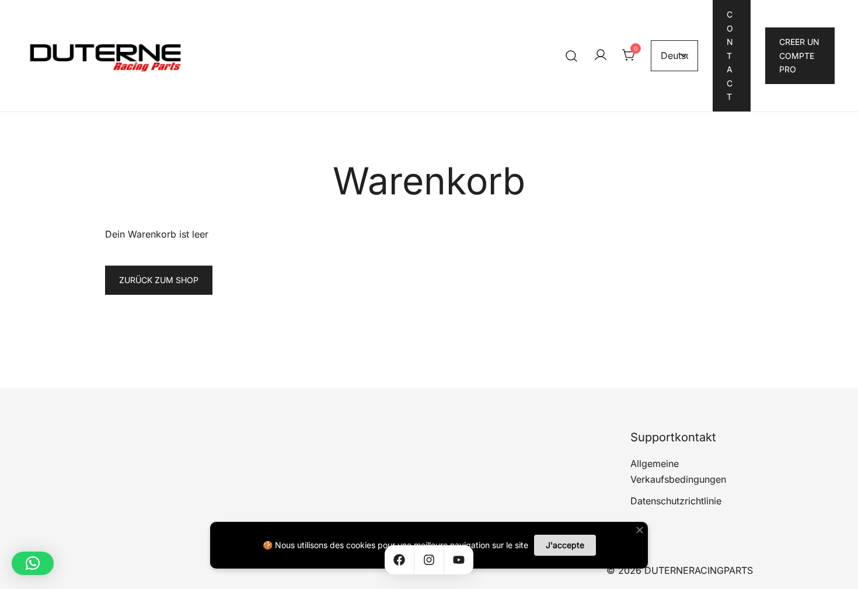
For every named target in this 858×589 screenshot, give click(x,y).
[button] (33, 563)
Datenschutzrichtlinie (675, 501)
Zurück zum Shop (158, 280)
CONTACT (730, 55)
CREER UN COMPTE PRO (799, 55)
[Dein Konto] (601, 55)
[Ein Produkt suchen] (571, 56)
